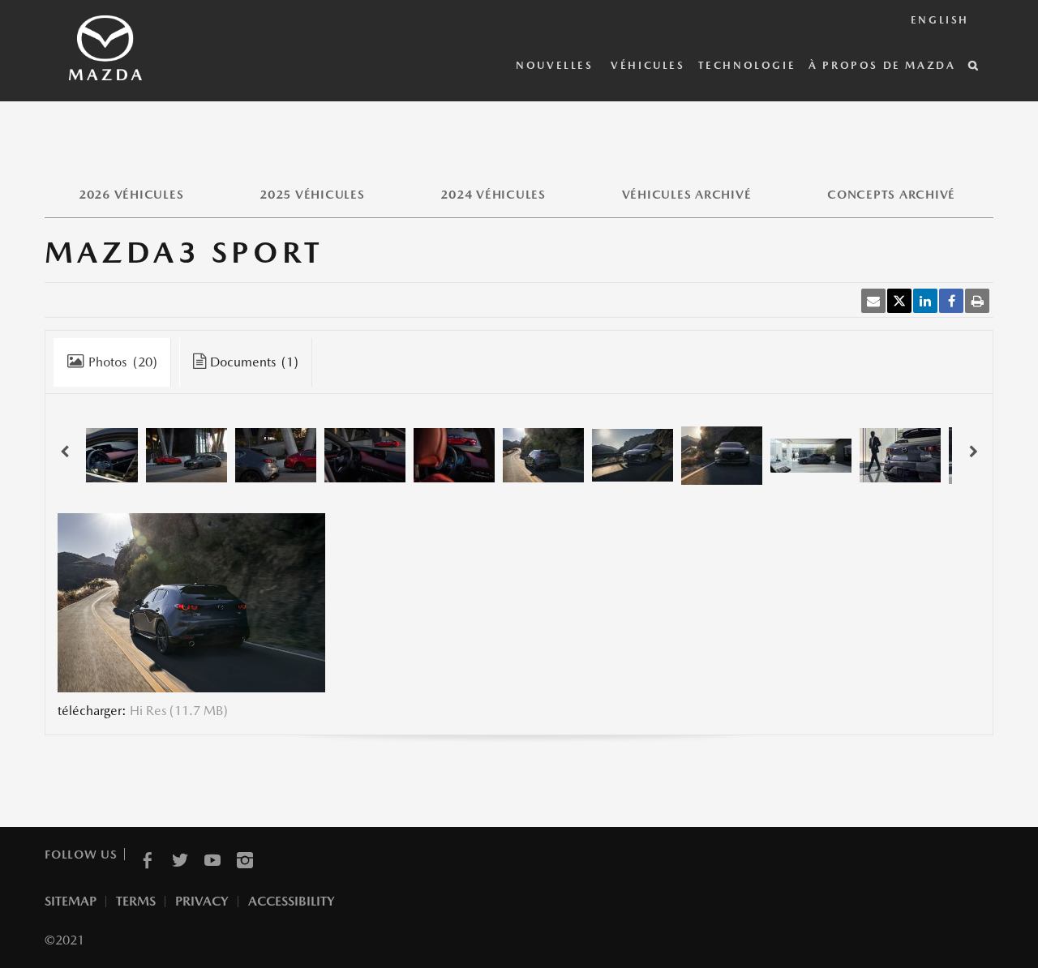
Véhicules (647, 65)
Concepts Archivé (891, 194)
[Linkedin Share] (925, 301)
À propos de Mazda (882, 65)
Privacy (202, 901)
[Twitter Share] (899, 301)
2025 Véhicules (312, 194)
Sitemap (71, 901)
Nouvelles (557, 65)
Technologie (747, 65)
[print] (977, 301)
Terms (136, 901)
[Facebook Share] (951, 301)
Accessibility (291, 901)
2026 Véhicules (131, 194)
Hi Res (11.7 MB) (179, 710)
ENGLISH (940, 20)
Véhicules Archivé (687, 194)
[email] (873, 301)
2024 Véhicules (493, 194)
